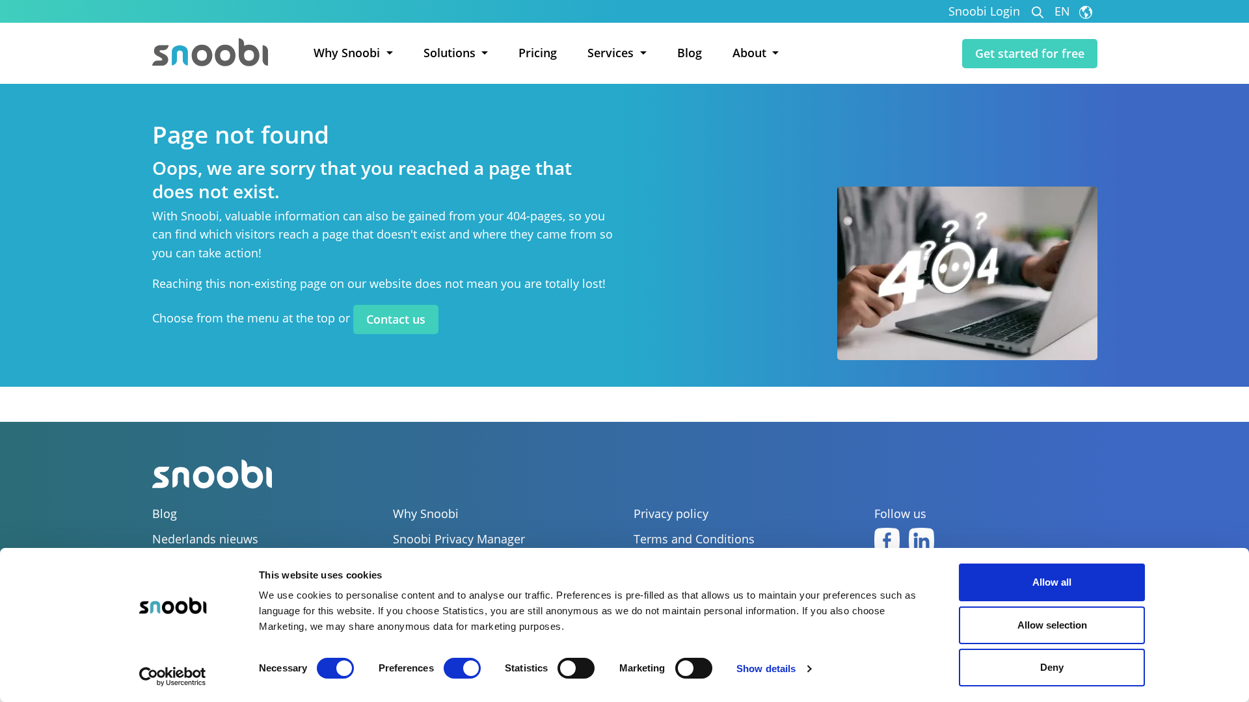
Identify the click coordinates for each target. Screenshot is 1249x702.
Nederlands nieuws (205, 539)
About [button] (751, 52)
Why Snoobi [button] (348, 52)
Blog (689, 52)
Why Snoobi (426, 513)
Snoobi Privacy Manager (459, 539)
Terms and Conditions (694, 539)
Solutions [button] (451, 52)
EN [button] (1063, 11)
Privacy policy (671, 513)
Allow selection (1052, 624)
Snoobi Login (984, 11)
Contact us (395, 319)
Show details (766, 668)
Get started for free (1029, 53)
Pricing (537, 52)
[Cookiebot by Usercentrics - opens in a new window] (173, 676)
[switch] (462, 668)
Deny (1052, 667)
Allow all (1051, 582)
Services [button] (612, 52)
